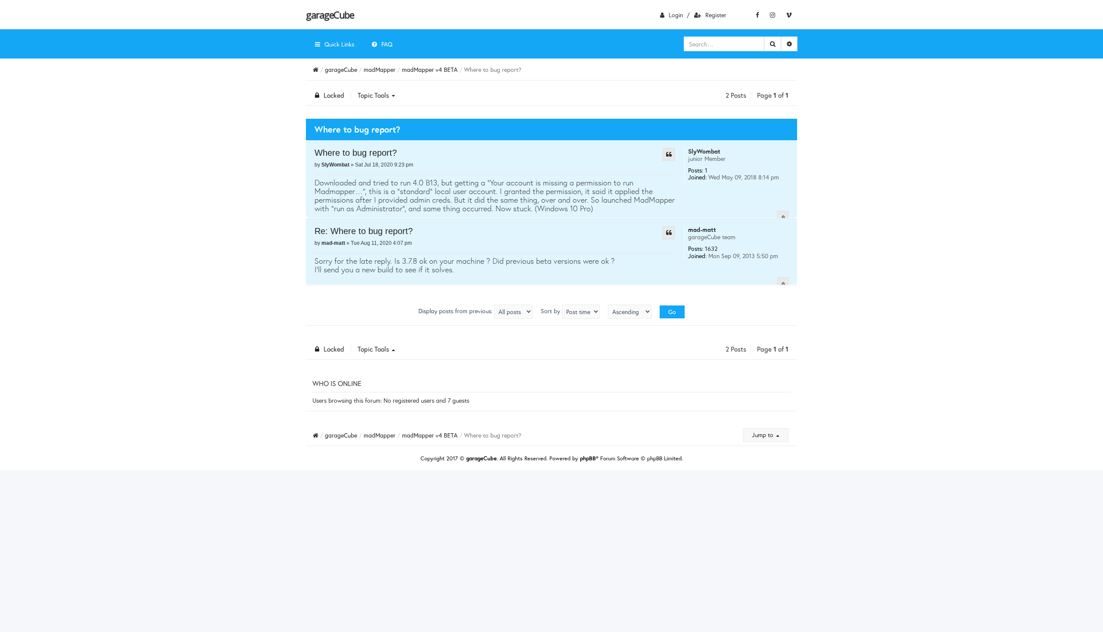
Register (715, 15)
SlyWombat (704, 151)
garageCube (330, 14)
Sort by (551, 311)
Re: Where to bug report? (364, 231)
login (676, 15)
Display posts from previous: (456, 311)
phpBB (588, 458)
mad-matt (702, 229)
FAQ (387, 44)
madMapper (380, 69)
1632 (711, 248)
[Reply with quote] (669, 154)
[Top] (782, 216)
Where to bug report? (356, 152)
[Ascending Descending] (629, 312)
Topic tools (374, 95)
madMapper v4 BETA (430, 69)
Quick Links (339, 44)
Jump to (763, 435)
